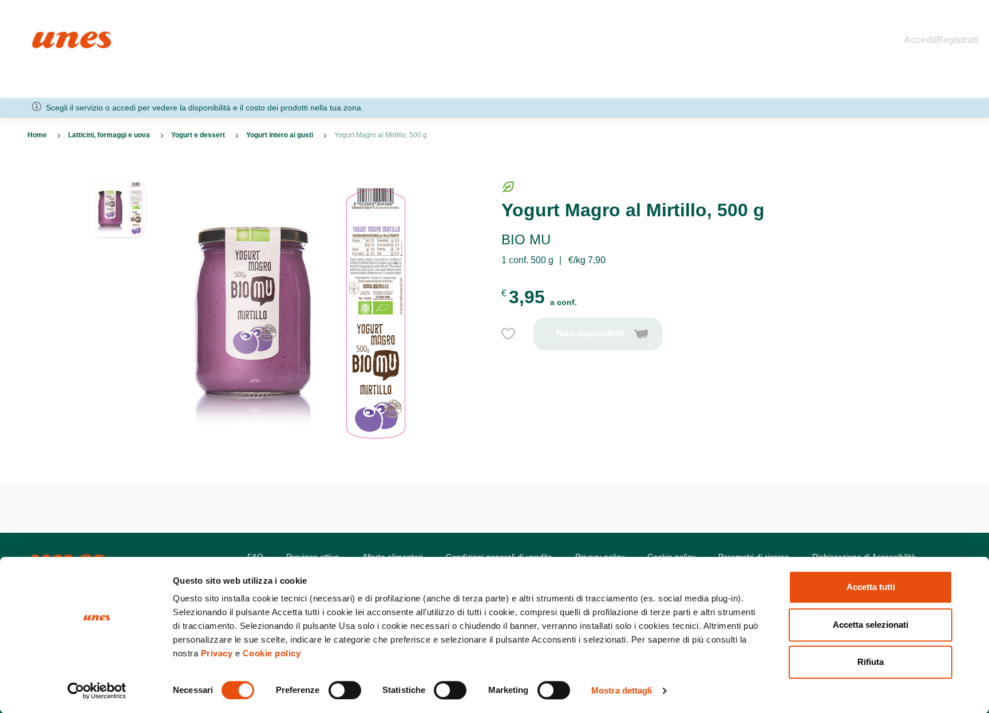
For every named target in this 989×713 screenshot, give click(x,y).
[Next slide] (117, 455)
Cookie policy (272, 653)
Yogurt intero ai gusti (279, 135)
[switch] (345, 690)
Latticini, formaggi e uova (109, 135)
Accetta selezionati (870, 624)
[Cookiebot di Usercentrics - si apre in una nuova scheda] (97, 690)
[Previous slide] (117, 171)
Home (44, 36)
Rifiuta (870, 662)
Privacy (217, 653)
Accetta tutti (870, 587)
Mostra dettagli (621, 690)
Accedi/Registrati (941, 40)
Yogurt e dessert (198, 135)
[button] (117, 214)
